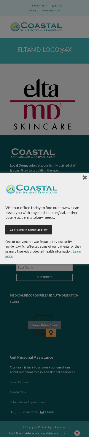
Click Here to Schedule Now (29, 229)
